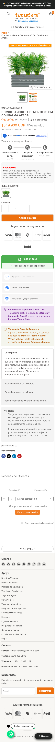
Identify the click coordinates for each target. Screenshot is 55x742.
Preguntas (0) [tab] (40, 490)
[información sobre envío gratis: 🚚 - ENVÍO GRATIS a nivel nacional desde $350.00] (27, 4)
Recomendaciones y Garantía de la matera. (26, 400)
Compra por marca (10, 630)
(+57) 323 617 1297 (22, 661)
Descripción (11, 352)
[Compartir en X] (9, 456)
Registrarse (45, 690)
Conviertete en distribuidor (13, 634)
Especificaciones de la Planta (19, 392)
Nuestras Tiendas (9, 578)
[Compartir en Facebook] (3, 456)
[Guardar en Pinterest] (19, 456)
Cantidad (5, 203)
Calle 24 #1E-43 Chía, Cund (25, 666)
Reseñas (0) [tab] (14, 490)
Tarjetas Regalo (8, 595)
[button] (22, 97)
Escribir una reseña (27, 512)
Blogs (3, 638)
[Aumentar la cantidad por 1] (26, 208)
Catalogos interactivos (11, 612)
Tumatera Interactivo (11, 604)
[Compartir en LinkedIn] (14, 456)
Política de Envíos (9, 582)
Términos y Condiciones (12, 591)
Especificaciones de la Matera (19, 383)
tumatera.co (11, 445)
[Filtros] (11, 498)
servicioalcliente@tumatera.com (24, 650)
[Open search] (4, 498)
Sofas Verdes (7, 600)
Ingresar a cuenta (9, 621)
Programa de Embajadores (13, 608)
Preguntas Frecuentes (11, 625)
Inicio (4, 33)
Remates (5, 617)
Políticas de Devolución (12, 587)
